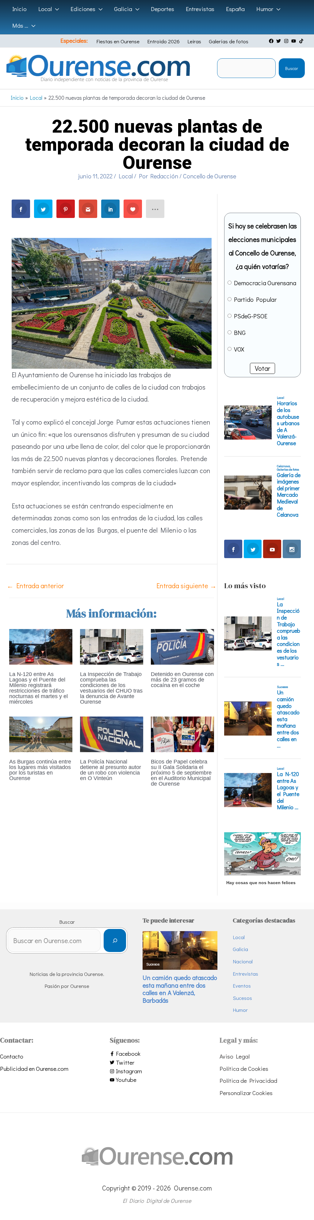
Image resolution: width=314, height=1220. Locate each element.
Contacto (11, 1056)
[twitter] (279, 41)
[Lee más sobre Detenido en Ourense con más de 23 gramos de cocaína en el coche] (182, 645)
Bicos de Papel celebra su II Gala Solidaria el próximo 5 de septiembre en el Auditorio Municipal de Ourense (181, 773)
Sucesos (242, 997)
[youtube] (294, 41)
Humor (240, 1009)
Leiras (194, 41)
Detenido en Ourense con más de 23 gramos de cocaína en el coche (182, 679)
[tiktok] (302, 41)
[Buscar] (115, 940)
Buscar (291, 68)
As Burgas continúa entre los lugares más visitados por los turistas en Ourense (40, 770)
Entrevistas (245, 973)
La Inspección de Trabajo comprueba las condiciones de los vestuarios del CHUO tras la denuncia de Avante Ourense (111, 688)
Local (126, 176)
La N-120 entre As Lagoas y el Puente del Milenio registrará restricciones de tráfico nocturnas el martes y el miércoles (38, 688)
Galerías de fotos (228, 41)
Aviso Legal (235, 1056)
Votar (262, 368)
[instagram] (287, 41)
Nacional (243, 961)
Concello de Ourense (209, 176)
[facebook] (272, 41)
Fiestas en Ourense (118, 41)
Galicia (240, 949)
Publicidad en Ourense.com (34, 1068)
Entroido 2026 (163, 41)
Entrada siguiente (186, 585)
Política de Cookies (244, 1068)
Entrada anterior (35, 585)
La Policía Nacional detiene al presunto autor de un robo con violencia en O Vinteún (110, 770)
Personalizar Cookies (246, 1093)
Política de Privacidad (248, 1080)
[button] (55, 9)
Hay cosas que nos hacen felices (261, 882)
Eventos (242, 985)
